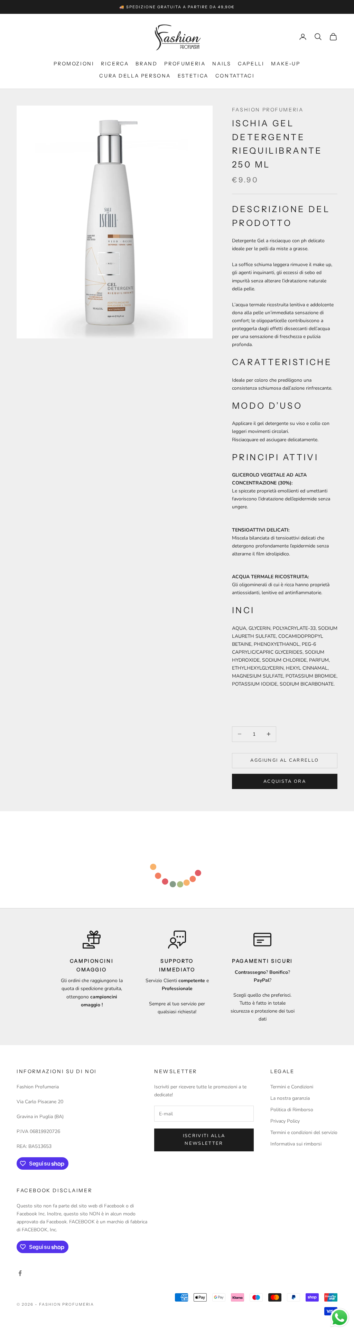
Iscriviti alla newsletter (204, 1139)
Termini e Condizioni (291, 1087)
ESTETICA (193, 76)
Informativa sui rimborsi (296, 1144)
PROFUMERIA (184, 64)
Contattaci (235, 76)
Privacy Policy (285, 1121)
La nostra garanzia (290, 1098)
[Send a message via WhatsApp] (340, 1318)
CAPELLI (251, 64)
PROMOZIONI (74, 64)
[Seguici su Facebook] (20, 1273)
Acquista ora (284, 781)
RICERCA (115, 64)
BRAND (146, 64)
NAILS (221, 64)
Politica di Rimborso (291, 1109)
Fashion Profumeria (268, 110)
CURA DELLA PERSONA (135, 76)
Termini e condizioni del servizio (303, 1132)
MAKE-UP (285, 64)
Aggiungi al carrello (284, 760)
